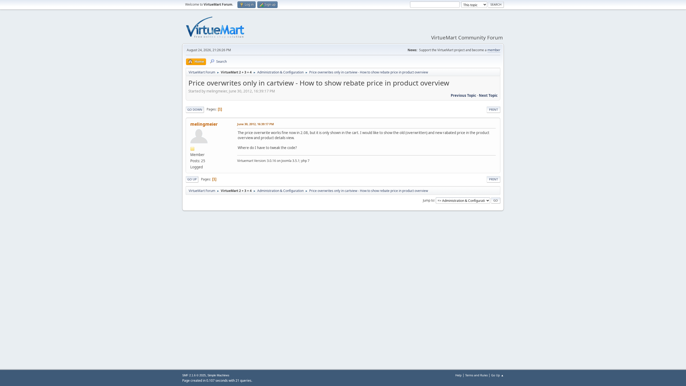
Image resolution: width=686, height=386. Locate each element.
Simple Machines (218, 375)
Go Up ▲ (497, 375)
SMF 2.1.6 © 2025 (194, 375)
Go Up (192, 179)
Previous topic (463, 95)
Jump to (428, 200)
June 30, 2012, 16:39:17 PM (255, 124)
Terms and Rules (476, 375)
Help (458, 375)
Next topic (488, 95)
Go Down (194, 109)
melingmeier (204, 124)
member (493, 50)
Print (493, 109)
